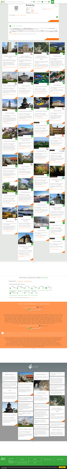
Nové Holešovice (48, 318)
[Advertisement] (33, 269)
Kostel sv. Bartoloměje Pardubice (22, 344)
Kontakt (35, 462)
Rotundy (52, 204)
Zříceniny (4, 165)
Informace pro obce (48, 459)
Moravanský (24, 318)
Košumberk (37, 317)
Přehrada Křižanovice (14, 341)
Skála (13, 320)
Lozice (57, 317)
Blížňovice (30, 314)
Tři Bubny (24, 322)
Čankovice (51, 314)
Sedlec (60, 319)
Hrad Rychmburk (48, 339)
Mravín (33, 318)
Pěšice (6, 319)
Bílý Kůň (13, 314)
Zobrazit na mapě (8, 123)
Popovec (28, 319)
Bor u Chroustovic (17, 15)
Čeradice (55, 314)
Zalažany (42, 323)
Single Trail (44, 335)
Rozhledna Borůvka (57, 339)
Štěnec (35, 320)
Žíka (53, 323)
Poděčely (19, 319)
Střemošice (53, 320)
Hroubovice (20, 317)
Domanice (29, 315)
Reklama (35, 459)
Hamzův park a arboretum (44, 337)
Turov (36, 322)
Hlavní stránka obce (55, 20)
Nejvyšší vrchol (52, 222)
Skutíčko (20, 320)
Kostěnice (32, 317)
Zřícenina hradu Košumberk (57, 337)
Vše (2, 333)
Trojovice (28, 322)
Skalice (16, 320)
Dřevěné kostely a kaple (22, 108)
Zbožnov (46, 323)
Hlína (49, 315)
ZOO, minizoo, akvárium (53, 176)
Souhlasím (62, 467)
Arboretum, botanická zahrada (7, 138)
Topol (20, 322)
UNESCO (52, 107)
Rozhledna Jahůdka (35, 337)
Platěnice (10, 319)
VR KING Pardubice (34, 344)
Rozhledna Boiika (36, 341)
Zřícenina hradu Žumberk (11, 339)
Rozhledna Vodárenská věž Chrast (11, 337)
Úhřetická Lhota (49, 322)
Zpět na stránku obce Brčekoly (54, 39)
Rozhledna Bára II (19, 340)
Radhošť (41, 319)
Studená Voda (59, 320)
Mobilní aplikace (60, 459)
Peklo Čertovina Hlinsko (10, 344)
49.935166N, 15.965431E (34, 13)
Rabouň (37, 319)
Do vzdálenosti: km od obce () (29, 325)
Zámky (5, 218)
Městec (15, 318)
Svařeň (6, 322)
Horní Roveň (7, 317)
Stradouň (48, 320)
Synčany (24, 15)
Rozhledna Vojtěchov (55, 342)
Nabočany (38, 318)
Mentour (11, 318)
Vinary (60, 322)
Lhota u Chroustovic (44, 317)
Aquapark (36, 83)
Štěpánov (40, 320)
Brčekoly (30, 5)
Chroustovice (10, 315)
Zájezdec (37, 323)
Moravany (29, 318)
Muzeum (20, 135)
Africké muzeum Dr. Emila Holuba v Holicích (44, 340)
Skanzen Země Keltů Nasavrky (26, 341)
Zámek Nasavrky (57, 340)
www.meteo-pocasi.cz (32, 297)
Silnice (10, 320)
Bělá (5, 314)
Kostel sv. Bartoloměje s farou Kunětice (13, 345)
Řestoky (53, 319)
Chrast (5, 315)
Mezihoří (19, 318)
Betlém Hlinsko (41, 346)
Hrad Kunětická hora (45, 345)
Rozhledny (59, 333)
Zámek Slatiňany (20, 339)
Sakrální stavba (4, 82)
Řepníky (49, 319)
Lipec (54, 317)
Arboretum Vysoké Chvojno (55, 345)
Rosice (56, 319)
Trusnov (32, 322)
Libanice (51, 317)
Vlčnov (14, 323)
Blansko (26, 314)
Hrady (20, 82)
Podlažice (24, 319)
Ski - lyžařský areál (37, 201)
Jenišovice (25, 317)
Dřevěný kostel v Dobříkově (29, 340)
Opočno (54, 318)
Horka (61, 315)
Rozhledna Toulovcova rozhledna (30, 346)
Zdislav (50, 323)
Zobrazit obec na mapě (15, 33)
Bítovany (22, 314)
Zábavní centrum (36, 108)
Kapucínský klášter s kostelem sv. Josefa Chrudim (35, 339)
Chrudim (32, 12)
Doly (25, 315)
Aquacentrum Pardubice (35, 342)
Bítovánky (17, 314)
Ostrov (60, 318)
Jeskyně (25, 335)
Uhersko (39, 322)
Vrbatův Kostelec (27, 323)
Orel (57, 318)
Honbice (57, 315)
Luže (60, 317)
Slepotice (25, 320)
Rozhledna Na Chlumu (10, 340)
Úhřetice (44, 322)
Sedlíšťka (6, 320)
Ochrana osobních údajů (22, 462)
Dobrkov (15, 315)
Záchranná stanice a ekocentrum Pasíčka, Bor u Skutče (18, 342)
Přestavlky (33, 319)
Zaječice (33, 323)
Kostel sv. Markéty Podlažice (24, 337)
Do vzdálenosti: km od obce (29, 307)
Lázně (52, 82)
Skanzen (20, 216)
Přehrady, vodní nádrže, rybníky (23, 189)
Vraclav (21, 323)
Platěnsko (15, 319)
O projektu (22, 459)
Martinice (7, 318)
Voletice (18, 323)
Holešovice (53, 315)
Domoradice (34, 315)
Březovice (46, 314)
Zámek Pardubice (42, 344)
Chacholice (60, 314)
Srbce (32, 320)
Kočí (28, 317)
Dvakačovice (40, 315)
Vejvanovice (56, 322)
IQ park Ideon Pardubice (46, 342)
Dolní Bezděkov (21, 315)
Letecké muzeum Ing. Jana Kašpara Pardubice (31, 345)
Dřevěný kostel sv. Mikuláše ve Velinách (48, 341)
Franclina (45, 315)
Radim (45, 319)
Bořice (42, 314)
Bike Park (39, 335)
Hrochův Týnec (14, 317)
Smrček (29, 320)
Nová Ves (42, 318)
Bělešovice (9, 314)
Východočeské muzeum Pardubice (54, 344)
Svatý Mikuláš (11, 322)
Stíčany (44, 320)
